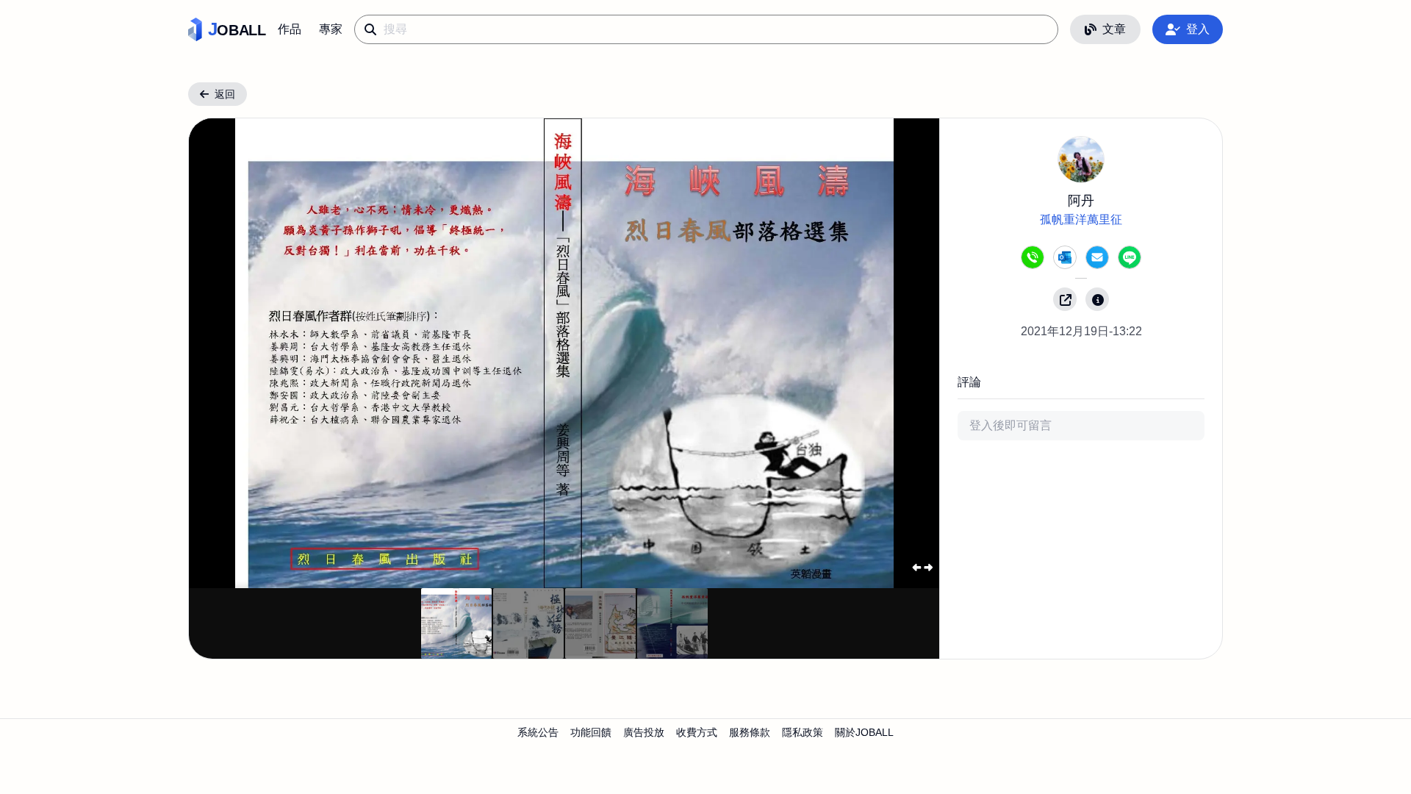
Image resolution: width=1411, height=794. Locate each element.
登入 (1198, 29)
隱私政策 (802, 732)
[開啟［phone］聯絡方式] (1032, 257)
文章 (1114, 29)
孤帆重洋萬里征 (1081, 219)
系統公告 (538, 732)
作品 (289, 29)
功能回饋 (590, 732)
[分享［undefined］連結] (1065, 299)
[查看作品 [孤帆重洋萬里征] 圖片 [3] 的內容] (672, 623)
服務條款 (749, 732)
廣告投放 (643, 732)
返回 (225, 94)
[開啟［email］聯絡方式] (1097, 257)
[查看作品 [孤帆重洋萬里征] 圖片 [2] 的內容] (600, 623)
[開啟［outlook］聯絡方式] (1065, 257)
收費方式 (696, 732)
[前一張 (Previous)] (224, 353)
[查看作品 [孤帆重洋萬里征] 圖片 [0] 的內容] (456, 623)
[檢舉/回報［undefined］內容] (1097, 299)
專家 (330, 29)
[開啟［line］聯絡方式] (1129, 257)
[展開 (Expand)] (921, 567)
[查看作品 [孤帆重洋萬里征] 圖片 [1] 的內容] (528, 623)
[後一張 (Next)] (904, 353)
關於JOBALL (864, 732)
